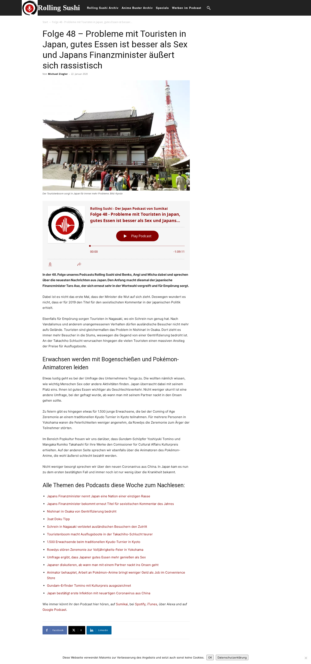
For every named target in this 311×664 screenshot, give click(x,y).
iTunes (151, 604)
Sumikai (122, 604)
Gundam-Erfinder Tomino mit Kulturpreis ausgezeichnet (89, 586)
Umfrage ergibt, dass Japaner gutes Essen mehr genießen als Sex (96, 557)
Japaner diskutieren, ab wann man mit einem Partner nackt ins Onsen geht (102, 565)
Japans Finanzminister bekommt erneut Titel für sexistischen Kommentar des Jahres (110, 504)
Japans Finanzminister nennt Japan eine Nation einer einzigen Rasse (98, 496)
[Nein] (306, 658)
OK (210, 657)
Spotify (140, 604)
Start (45, 22)
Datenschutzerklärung (232, 657)
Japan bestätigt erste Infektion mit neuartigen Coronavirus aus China (98, 593)
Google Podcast (54, 610)
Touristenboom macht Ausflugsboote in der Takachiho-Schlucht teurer (100, 534)
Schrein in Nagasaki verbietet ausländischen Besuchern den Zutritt (97, 527)
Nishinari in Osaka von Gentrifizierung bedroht (81, 511)
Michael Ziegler (58, 73)
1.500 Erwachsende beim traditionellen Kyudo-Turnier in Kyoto (93, 542)
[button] (208, 7)
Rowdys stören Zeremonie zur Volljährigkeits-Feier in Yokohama (95, 550)
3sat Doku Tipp (58, 519)
